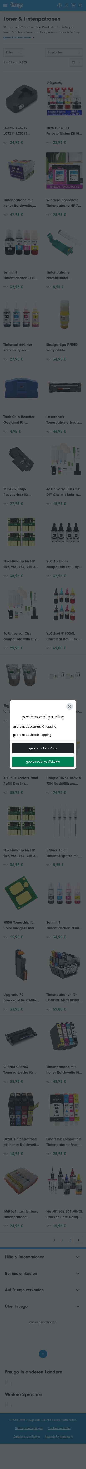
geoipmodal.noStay (43, 748)
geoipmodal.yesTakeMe (43, 762)
